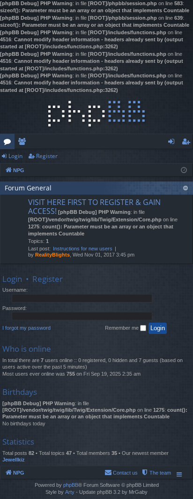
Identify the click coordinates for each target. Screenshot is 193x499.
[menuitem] (156, 473)
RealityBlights (52, 254)
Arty (69, 492)
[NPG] (96, 114)
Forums (9, 143)
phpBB (70, 485)
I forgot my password (26, 328)
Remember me (122, 328)
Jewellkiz (13, 459)
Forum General (28, 187)
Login (15, 156)
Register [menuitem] (188, 143)
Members (23, 143)
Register (47, 156)
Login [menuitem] (173, 143)
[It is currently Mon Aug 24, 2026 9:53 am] (184, 169)
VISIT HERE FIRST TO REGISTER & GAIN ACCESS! (94, 206)
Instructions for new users (82, 248)
